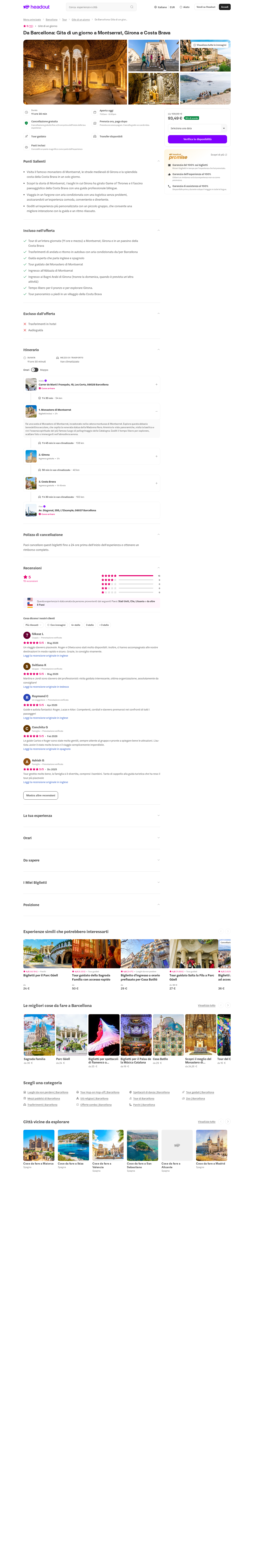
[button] (75, 72)
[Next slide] (228, 1005)
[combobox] (101, 7)
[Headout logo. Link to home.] (36, 7)
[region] (47, 953)
